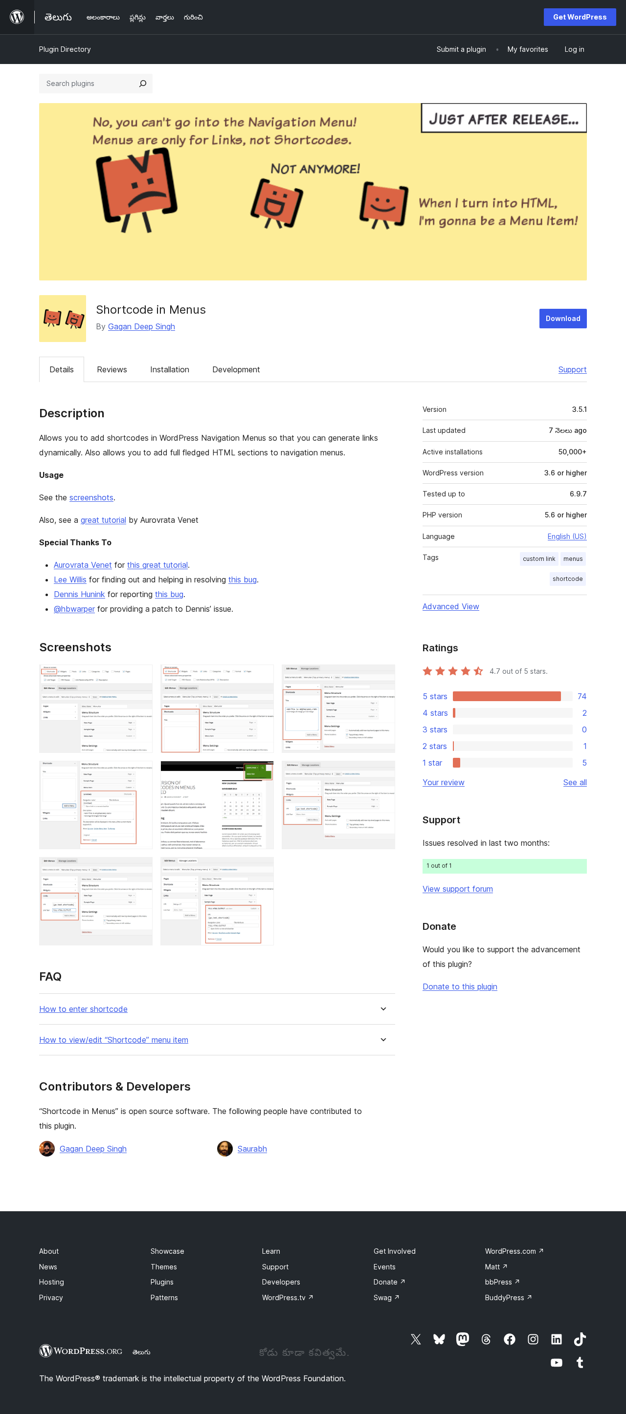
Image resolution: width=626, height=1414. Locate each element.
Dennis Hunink (79, 594)
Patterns (164, 1297)
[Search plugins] (143, 83)
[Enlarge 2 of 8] (261, 678)
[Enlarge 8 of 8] (261, 870)
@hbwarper (74, 609)
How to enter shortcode (83, 1009)
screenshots (91, 497)
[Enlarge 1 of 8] (139, 678)
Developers (281, 1282)
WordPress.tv (288, 1297)
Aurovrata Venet (83, 565)
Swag (387, 1297)
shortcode (568, 578)
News (48, 1267)
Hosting (51, 1282)
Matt (496, 1267)
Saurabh (252, 1149)
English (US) (567, 536)
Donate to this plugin (460, 986)
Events (385, 1267)
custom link (539, 558)
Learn (271, 1251)
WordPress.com (514, 1251)
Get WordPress (580, 17)
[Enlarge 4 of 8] (139, 774)
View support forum (458, 889)
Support (573, 369)
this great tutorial (157, 565)
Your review (444, 782)
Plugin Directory (65, 49)
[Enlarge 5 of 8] (261, 774)
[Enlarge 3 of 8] (382, 678)
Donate (390, 1282)
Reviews (112, 369)
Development (236, 369)
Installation (169, 369)
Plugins (162, 1282)
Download (563, 318)
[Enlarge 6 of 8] (382, 774)
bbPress (502, 1282)
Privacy (51, 1297)
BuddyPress (509, 1297)
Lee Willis (70, 579)
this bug (242, 579)
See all (575, 782)
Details (61, 369)
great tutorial (103, 520)
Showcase (167, 1251)
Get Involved (395, 1251)
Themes (164, 1267)
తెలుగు (142, 1352)
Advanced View (451, 606)
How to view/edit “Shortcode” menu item (113, 1040)
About (49, 1251)
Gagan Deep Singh (141, 326)
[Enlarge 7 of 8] (139, 870)
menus (573, 558)
